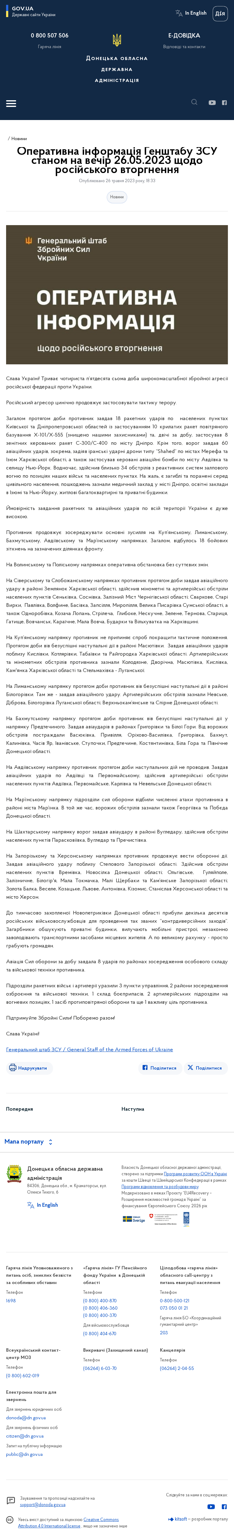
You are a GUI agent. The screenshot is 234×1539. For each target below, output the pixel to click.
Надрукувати (32, 1068)
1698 (11, 1301)
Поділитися (163, 1068)
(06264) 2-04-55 (177, 1368)
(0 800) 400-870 (100, 1301)
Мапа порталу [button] (24, 1142)
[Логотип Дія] (220, 13)
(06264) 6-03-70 (100, 1368)
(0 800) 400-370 (100, 1315)
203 (164, 1333)
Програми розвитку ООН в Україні (195, 1174)
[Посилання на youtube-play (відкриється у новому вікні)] (212, 102)
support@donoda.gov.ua (43, 1505)
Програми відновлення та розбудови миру (160, 1187)
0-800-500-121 (175, 1301)
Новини (19, 139)
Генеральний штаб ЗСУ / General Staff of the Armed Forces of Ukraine (89, 1050)
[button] (195, 102)
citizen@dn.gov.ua (25, 1436)
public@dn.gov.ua (24, 1454)
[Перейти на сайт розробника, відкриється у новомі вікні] (178, 1519)
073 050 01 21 (174, 1308)
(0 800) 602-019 (22, 1376)
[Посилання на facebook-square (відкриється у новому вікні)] (224, 102)
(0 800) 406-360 (100, 1308)
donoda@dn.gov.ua (26, 1418)
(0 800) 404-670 (99, 1334)
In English (196, 13)
